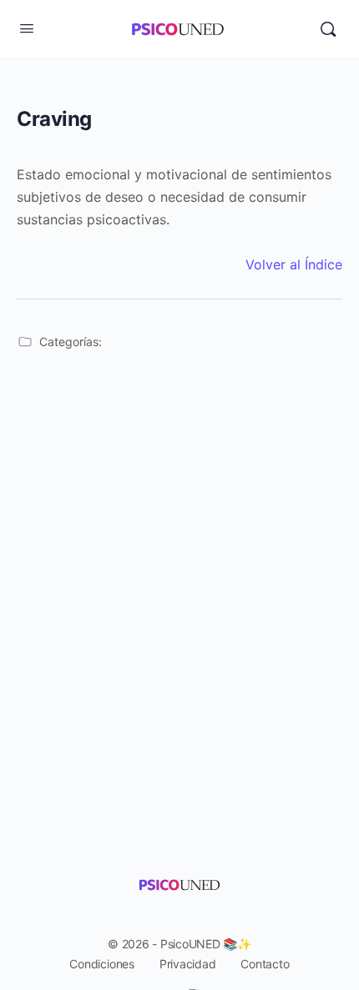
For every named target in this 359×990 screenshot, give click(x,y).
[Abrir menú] (27, 28)
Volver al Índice (293, 264)
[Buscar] (328, 29)
